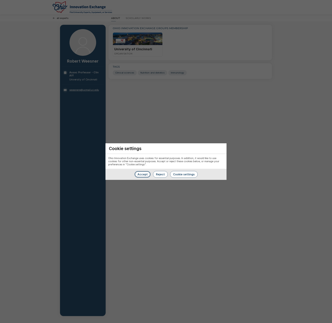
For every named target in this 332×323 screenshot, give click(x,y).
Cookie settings (184, 174)
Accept (142, 174)
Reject (160, 174)
